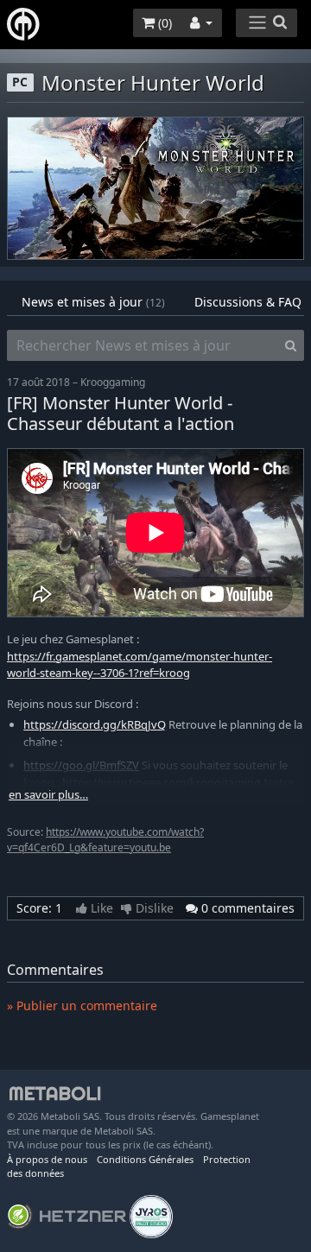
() (163, 23)
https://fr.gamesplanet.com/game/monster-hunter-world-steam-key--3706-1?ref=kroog (139, 664)
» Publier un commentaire (82, 1005)
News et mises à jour (93, 302)
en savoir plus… (48, 794)
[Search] (290, 345)
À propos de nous (47, 1159)
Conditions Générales (145, 1159)
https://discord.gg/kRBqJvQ (94, 724)
